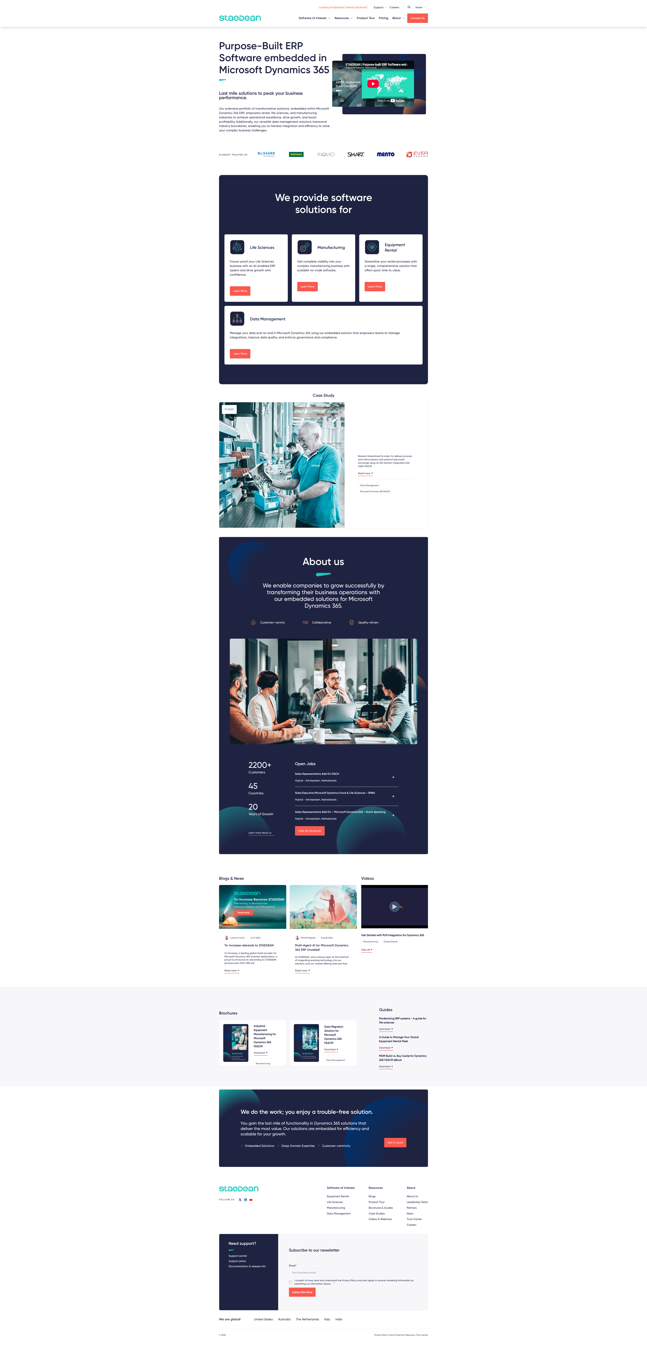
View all (365, 950)
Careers (394, 7)
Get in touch (395, 1142)
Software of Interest (313, 18)
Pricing (383, 18)
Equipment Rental (338, 1196)
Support (378, 7)
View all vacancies (309, 830)
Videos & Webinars (380, 1219)
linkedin (245, 1199)
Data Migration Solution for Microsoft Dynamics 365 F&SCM (333, 1034)
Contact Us (418, 18)
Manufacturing (336, 1207)
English (419, 7)
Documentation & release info (247, 1266)
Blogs (372, 1196)
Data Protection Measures (401, 1335)
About (396, 18)
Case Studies (377, 1213)
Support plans (237, 1261)
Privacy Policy (349, 1280)
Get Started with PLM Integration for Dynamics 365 (392, 935)
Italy (327, 1319)
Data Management (338, 1213)
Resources (342, 18)
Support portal (238, 1255)
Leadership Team (417, 1202)
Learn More (240, 291)
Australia (284, 1319)
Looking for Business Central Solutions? (343, 7)
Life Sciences (335, 1202)
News (410, 1213)
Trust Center (414, 1219)
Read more (364, 473)
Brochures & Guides (381, 1207)
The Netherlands (307, 1319)
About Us (412, 1196)
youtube (251, 1199)
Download (259, 1053)
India (338, 1319)
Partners (412, 1207)
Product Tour (366, 18)
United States (263, 1319)
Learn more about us (260, 833)
